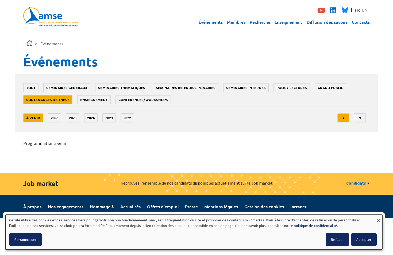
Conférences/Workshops (143, 99)
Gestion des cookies (264, 206)
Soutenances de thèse (48, 99)
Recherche (260, 22)
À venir (33, 117)
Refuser (337, 239)
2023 (109, 117)
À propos (32, 206)
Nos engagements (65, 206)
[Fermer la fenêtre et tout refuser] (378, 218)
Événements (211, 22)
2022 (127, 117)
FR (357, 10)
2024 (91, 117)
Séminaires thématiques (121, 87)
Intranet (298, 206)
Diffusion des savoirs (327, 22)
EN (365, 10)
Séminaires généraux (66, 87)
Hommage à (102, 206)
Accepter (363, 239)
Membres (236, 22)
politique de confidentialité (315, 225)
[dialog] (193, 232)
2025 (72, 117)
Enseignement (288, 22)
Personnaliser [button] (25, 239)
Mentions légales (221, 206)
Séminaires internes (246, 87)
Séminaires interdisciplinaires (185, 87)
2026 (54, 117)
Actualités (130, 206)
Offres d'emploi (163, 206)
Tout (31, 87)
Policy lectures (291, 87)
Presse (191, 206)
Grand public (330, 87)
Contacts (361, 22)
